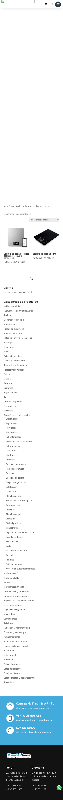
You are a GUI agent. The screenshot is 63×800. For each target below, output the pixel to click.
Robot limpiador (13, 437)
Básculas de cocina (15, 478)
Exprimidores (12, 418)
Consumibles (10, 406)
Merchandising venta (14, 587)
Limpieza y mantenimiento (17, 596)
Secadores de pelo (15, 537)
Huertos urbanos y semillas (17, 646)
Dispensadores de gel (14, 319)
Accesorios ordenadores (15, 365)
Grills (8, 546)
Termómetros (13, 505)
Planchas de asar (14, 496)
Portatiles (9, 682)
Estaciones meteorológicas (19, 500)
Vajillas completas (12, 306)
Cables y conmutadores (15, 360)
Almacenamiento (12, 637)
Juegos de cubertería (14, 329)
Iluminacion (9, 650)
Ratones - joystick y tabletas (18, 338)
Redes (7, 351)
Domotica (8, 388)
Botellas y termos (12, 673)
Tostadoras (11, 555)
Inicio (6, 206)
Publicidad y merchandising (17, 627)
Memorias (8, 659)
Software (8, 410)
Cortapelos (11, 518)
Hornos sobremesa (15, 469)
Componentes (10, 618)
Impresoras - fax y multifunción (19, 600)
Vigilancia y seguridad (14, 609)
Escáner (7, 582)
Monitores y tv (11, 324)
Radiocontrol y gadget (14, 369)
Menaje (7, 379)
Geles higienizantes (13, 668)
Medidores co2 (11, 573)
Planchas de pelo (14, 514)
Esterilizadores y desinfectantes (19, 677)
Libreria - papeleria (13, 401)
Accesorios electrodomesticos (20, 568)
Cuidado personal (14, 564)
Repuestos (9, 347)
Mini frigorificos (13, 523)
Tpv (6, 397)
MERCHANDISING (11, 578)
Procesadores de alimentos (19, 441)
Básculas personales (16, 464)
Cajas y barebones (12, 664)
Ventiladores (12, 541)
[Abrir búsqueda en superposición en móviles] (31, 278)
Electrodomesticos (13, 605)
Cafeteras (11, 450)
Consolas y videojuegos (15, 632)
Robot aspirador (13, 446)
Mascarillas (9, 614)
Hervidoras (11, 427)
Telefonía (8, 623)
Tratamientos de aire (16, 550)
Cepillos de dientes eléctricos (20, 532)
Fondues (10, 559)
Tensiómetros (12, 528)
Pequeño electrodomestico (22, 206)
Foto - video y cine (13, 333)
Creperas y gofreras (16, 482)
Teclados (8, 315)
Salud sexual (10, 655)
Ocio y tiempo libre (13, 356)
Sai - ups (8, 383)
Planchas (10, 509)
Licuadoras (11, 491)
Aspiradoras (11, 423)
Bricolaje (8, 342)
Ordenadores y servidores (16, 591)
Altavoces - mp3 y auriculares (18, 310)
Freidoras (10, 459)
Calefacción (11, 487)
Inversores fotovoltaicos (16, 641)
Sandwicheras (12, 455)
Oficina (7, 374)
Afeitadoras (12, 432)
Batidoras (10, 473)
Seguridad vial (10, 392)
